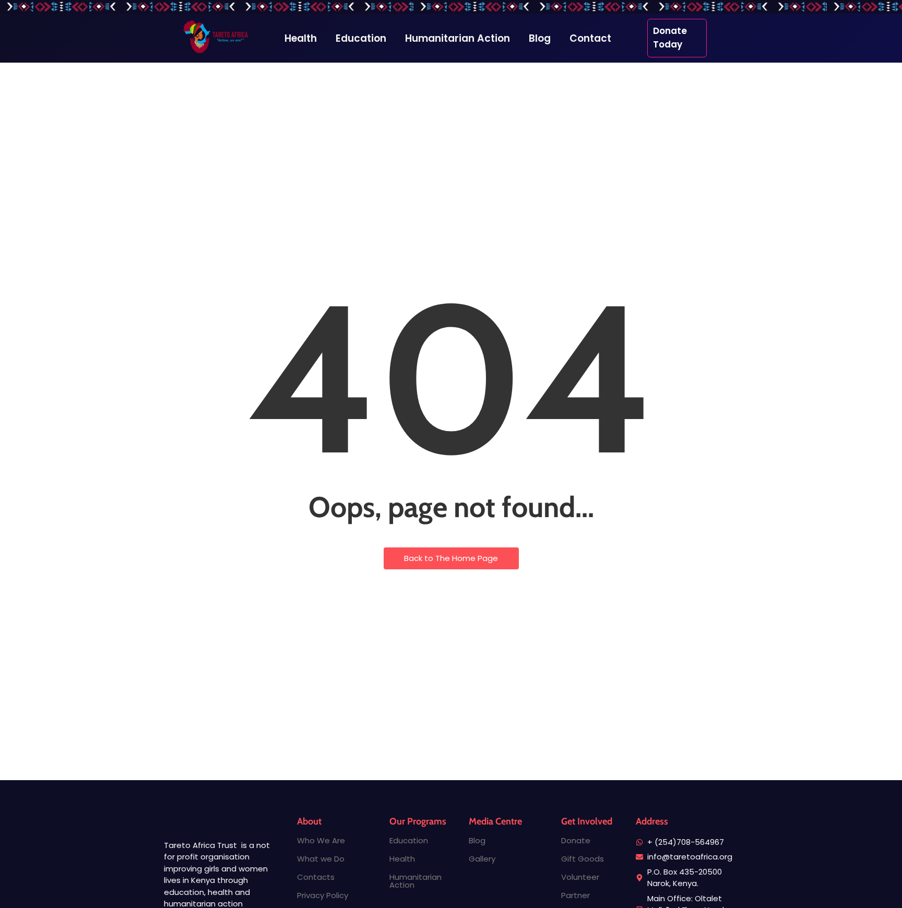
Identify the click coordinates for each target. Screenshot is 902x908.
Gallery (482, 858)
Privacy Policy (322, 895)
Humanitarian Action (415, 880)
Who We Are (321, 840)
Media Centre (495, 821)
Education (408, 840)
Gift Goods (582, 858)
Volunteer (580, 876)
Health (402, 858)
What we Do (321, 858)
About (309, 821)
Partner (575, 895)
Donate (575, 840)
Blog (477, 840)
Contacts (316, 876)
